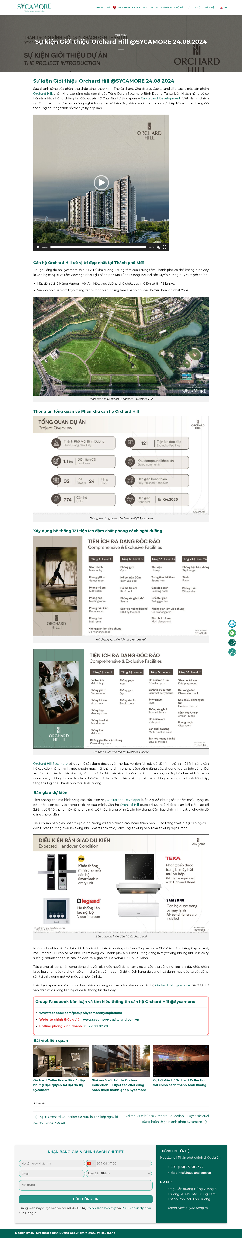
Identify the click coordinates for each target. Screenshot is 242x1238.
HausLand (108, 1233)
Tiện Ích (166, 7)
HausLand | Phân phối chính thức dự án (190, 1157)
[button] (101, 182)
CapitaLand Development (160, 98)
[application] (101, 183)
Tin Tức (197, 7)
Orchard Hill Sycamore (50, 763)
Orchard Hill (129, 805)
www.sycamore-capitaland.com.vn (111, 1019)
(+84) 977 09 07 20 (190, 1166)
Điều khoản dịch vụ (136, 1208)
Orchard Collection (130, 7)
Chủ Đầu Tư (181, 7)
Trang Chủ (102, 7)
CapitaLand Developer (123, 800)
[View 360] (232, 642)
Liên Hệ (209, 7)
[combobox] (91, 1163)
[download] (232, 652)
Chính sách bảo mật (102, 1208)
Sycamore (184, 1001)
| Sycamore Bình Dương (51, 1233)
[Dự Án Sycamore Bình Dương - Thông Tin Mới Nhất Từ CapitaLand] (34, 7)
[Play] (38, 247)
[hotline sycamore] (232, 623)
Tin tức (121, 35)
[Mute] (158, 247)
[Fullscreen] (164, 247)
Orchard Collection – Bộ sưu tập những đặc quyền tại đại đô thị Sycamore (59, 1085)
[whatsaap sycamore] (232, 633)
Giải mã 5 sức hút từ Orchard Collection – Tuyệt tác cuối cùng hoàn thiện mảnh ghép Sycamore (119, 1085)
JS (32, 1233)
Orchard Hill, (43, 93)
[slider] (98, 247)
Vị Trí (154, 7)
